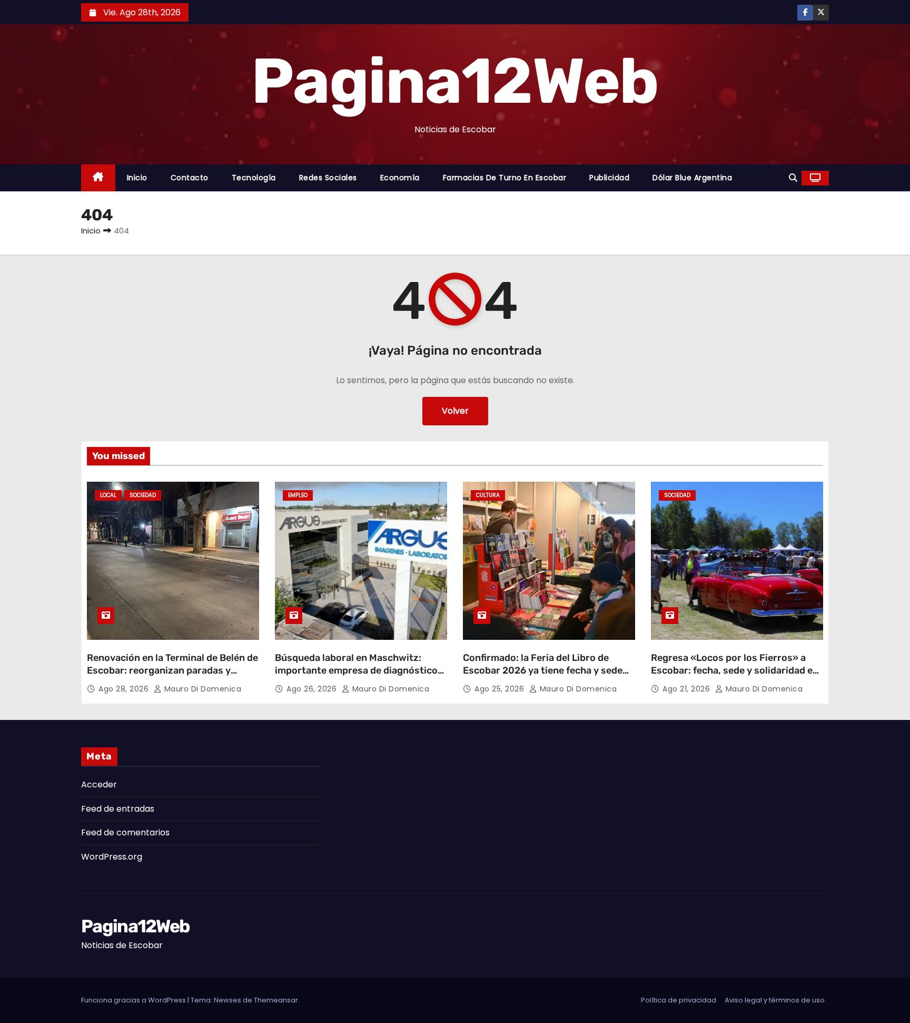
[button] (793, 178)
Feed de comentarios (125, 832)
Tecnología (254, 177)
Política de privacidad (678, 1000)
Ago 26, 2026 (312, 689)
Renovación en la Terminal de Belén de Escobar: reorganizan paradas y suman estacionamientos (172, 670)
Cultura (488, 495)
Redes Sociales (328, 177)
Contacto (190, 177)
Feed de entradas (117, 809)
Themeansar (276, 1000)
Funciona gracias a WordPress (134, 1000)
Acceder (99, 784)
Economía (400, 177)
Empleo (298, 495)
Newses (227, 1000)
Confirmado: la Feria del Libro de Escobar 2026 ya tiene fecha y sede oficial (542, 670)
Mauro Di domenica (201, 689)
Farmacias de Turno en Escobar (505, 177)
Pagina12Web (454, 81)
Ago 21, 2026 (687, 689)
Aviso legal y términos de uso (775, 1000)
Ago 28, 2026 (124, 689)
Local (108, 495)
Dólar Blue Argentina (692, 177)
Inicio (137, 177)
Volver (455, 411)
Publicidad (609, 177)
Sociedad (143, 495)
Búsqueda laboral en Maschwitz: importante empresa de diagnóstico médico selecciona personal (356, 670)
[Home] (98, 177)
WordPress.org (111, 857)
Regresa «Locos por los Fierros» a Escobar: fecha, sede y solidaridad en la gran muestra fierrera (734, 670)
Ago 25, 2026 (500, 689)
